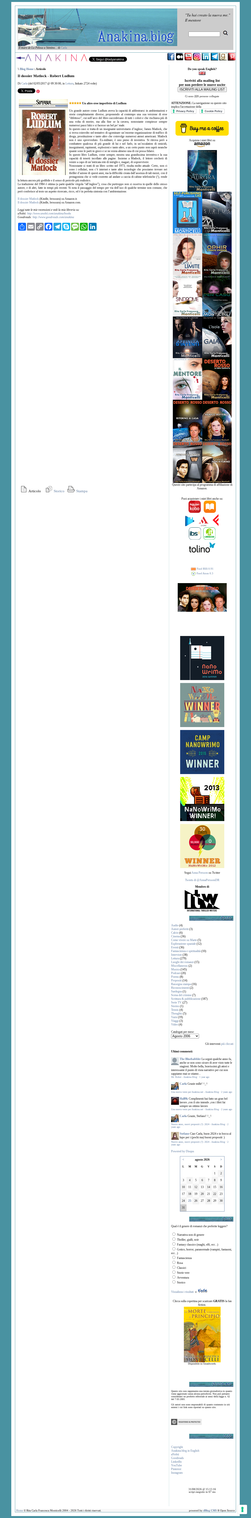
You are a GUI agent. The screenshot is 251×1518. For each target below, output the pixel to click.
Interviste (176, 954)
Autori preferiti (179, 929)
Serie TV (176, 1002)
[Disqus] (92, 295)
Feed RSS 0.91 (204, 568)
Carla (64, 47)
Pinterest (176, 1469)
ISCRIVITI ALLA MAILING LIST (202, 89)
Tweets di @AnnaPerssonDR (202, 880)
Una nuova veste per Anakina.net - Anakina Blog (195, 1092)
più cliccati (227, 1044)
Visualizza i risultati (182, 1292)
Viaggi (175, 1021)
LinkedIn (176, 1461)
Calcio (174, 932)
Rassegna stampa (181, 984)
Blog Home (27, 69)
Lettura (69, 83)
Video (174, 1024)
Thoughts (176, 1013)
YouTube (176, 1465)
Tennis (175, 1010)
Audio (174, 925)
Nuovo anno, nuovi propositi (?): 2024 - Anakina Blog (198, 1124)
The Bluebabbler (190, 1059)
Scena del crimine (181, 995)
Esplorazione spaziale (183, 943)
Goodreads (177, 1458)
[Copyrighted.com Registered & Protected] (186, 1424)
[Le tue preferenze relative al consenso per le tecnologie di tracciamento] (242, 1509)
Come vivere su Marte (184, 940)
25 (189, 1200)
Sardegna (176, 991)
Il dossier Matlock (28, 198)
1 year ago (204, 1077)
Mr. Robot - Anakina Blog (184, 1077)
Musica (175, 969)
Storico (58, 491)
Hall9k (184, 1098)
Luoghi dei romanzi (182, 962)
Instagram (177, 1472)
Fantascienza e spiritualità (186, 951)
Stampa (81, 491)
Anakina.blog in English (185, 1450)
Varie (174, 1017)
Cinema (175, 936)
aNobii (175, 1454)
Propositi (176, 980)
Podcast (175, 973)
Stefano (184, 1133)
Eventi (174, 947)
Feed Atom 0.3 (204, 573)
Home (19, 1510)
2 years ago (226, 1092)
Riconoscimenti (180, 987)
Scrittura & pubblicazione (186, 998)
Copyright (177, 1447)
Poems (175, 976)
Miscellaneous (179, 965)
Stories (175, 1006)
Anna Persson (199, 872)
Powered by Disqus (182, 1151)
